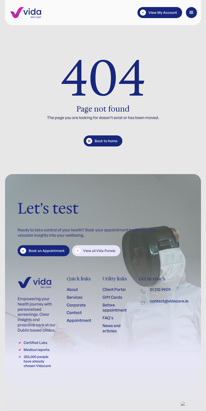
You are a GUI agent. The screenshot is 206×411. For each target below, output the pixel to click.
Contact (74, 312)
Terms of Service (31, 392)
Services (74, 297)
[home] (25, 12)
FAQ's (107, 317)
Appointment (79, 320)
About (72, 289)
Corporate (76, 304)
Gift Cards (112, 297)
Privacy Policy (58, 392)
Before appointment (114, 307)
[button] (191, 12)
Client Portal (114, 289)
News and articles (111, 328)
